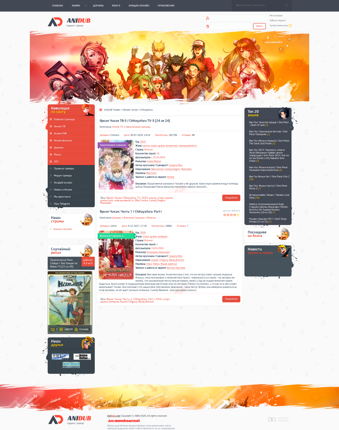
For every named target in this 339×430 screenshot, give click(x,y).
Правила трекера (64, 168)
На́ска (156, 264)
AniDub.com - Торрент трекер (69, 21)
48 (193, 135)
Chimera (114, 135)
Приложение (155, 397)
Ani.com (113, 416)
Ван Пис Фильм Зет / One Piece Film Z (269, 178)
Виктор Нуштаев (176, 267)
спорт (154, 145)
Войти (259, 26)
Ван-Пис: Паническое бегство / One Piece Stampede (268, 133)
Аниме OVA (60, 133)
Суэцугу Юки (175, 165)
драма (161, 145)
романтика (172, 145)
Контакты (74, 394)
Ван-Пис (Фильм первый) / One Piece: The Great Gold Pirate (269, 142)
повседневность (188, 145)
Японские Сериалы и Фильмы (140, 217)
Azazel (154, 260)
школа (146, 145)
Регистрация (276, 15)
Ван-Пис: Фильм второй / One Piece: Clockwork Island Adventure (268, 169)
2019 (143, 141)
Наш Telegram (62, 203)
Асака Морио (154, 161)
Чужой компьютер (279, 25)
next (290, 123)
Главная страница (64, 119)
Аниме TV (117, 127)
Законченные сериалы (138, 127)
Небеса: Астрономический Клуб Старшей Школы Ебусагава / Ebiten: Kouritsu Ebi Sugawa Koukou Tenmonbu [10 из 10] (268, 208)
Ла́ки (149, 264)
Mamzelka (186, 169)
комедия (162, 236)
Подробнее (231, 197)
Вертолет (151, 173)
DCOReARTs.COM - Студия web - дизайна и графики (278, 419)
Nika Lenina (157, 169)
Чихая (117, 197)
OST (56, 161)
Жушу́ (163, 264)
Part (150, 299)
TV (138, 197)
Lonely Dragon (172, 169)
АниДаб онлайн (63, 182)
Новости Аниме (63, 189)
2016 (143, 232)
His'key (170, 177)
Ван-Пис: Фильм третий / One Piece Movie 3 (268, 187)
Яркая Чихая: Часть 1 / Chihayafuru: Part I (131, 211)
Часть (126, 299)
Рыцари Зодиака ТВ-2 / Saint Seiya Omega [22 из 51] (267, 220)
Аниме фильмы (63, 140)
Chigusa (163, 260)
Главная (55, 400)
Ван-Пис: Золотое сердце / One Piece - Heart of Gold (269, 123)
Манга (57, 154)
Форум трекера (63, 175)
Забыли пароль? (278, 20)
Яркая (109, 197)
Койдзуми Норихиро (158, 252)
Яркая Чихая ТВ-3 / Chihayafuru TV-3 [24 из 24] (135, 121)
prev (290, 128)
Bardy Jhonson (176, 260)
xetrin (113, 226)
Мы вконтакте (62, 196)
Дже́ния (172, 264)
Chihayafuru (129, 197)
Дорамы (59, 147)
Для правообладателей (124, 420)
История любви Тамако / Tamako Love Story (269, 196)
